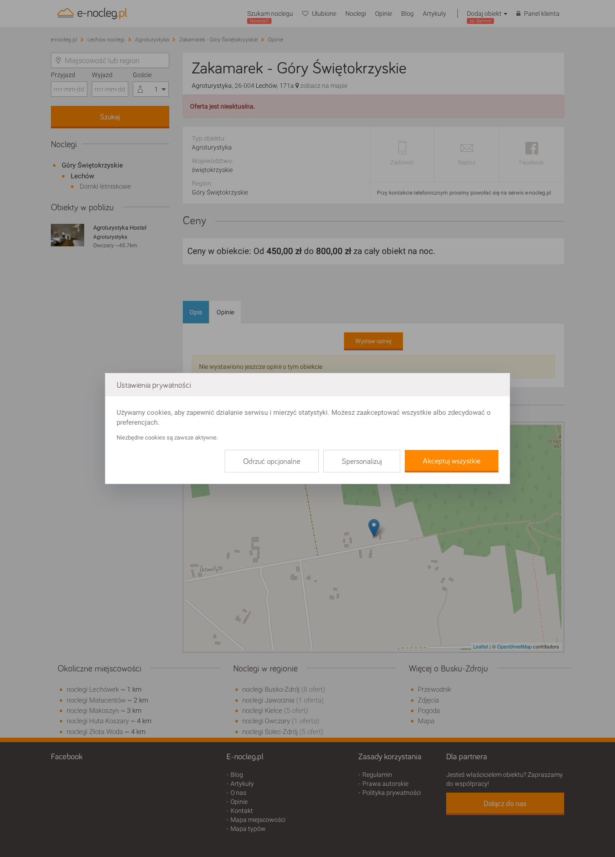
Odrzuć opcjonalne (271, 462)
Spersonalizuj (362, 462)
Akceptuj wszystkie (451, 461)
